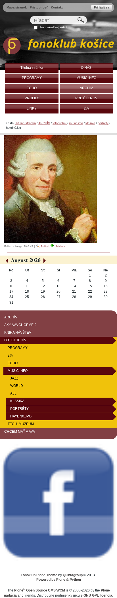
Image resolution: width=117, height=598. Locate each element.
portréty (103, 123)
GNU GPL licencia (97, 595)
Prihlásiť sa (101, 7)
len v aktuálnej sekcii (53, 27)
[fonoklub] (58, 46)
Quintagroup (73, 575)
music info (76, 123)
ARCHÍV (44, 123)
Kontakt (57, 7)
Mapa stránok (17, 7)
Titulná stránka (25, 123)
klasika (90, 123)
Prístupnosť (39, 7)
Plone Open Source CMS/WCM (39, 590)
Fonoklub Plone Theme (39, 575)
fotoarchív (60, 123)
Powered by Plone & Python (58, 580)
